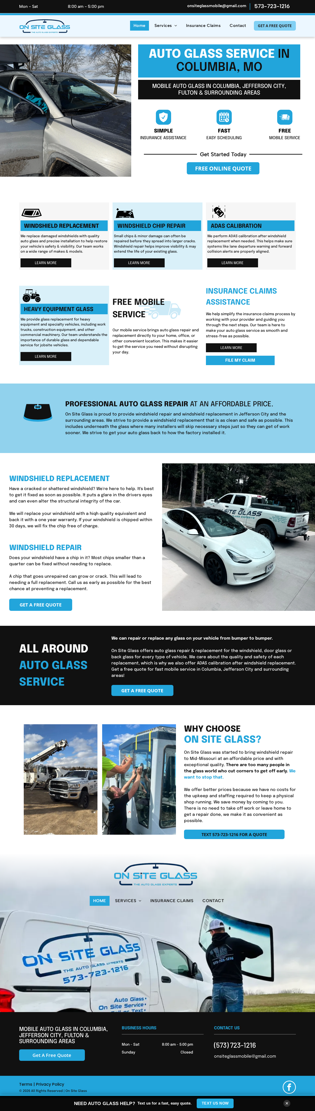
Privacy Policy (50, 1084)
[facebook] (289, 1088)
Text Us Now (215, 1103)
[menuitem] (138, 26)
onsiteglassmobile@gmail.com (216, 5)
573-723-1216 (272, 6)
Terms (25, 1084)
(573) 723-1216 (235, 1045)
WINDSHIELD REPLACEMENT (61, 226)
